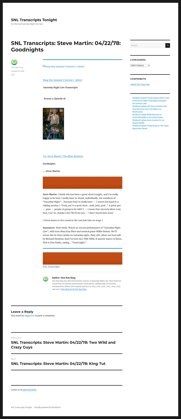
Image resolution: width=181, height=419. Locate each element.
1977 (13, 75)
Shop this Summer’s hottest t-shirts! (62, 80)
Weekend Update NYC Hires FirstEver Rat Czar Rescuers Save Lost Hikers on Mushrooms (149, 109)
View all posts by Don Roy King (74, 289)
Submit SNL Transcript (140, 84)
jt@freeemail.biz (29, 390)
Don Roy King (17, 67)
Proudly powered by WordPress (47, 407)
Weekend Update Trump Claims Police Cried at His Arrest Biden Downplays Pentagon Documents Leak (150, 101)
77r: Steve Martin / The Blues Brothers (63, 156)
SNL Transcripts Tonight (34, 20)
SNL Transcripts (51, 266)
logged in (29, 315)
